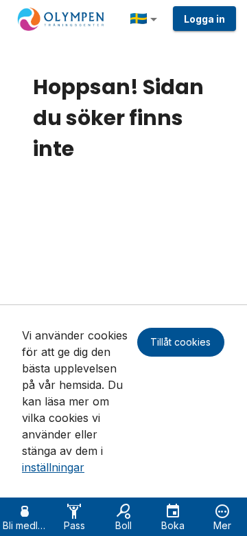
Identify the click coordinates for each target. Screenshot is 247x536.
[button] (146, 19)
